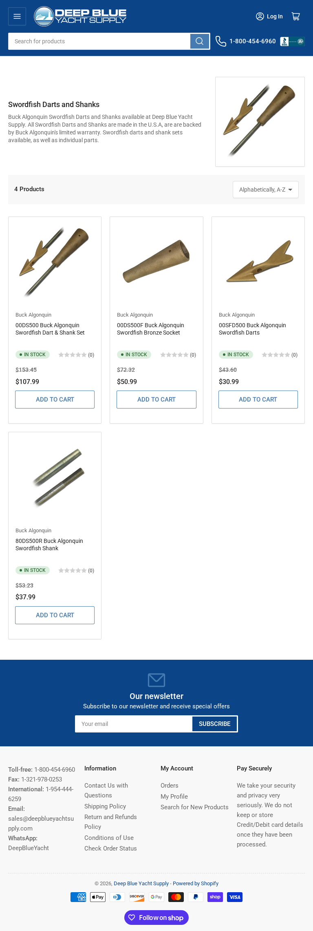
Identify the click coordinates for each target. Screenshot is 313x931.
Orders (170, 785)
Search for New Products (195, 807)
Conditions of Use (109, 838)
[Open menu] (17, 16)
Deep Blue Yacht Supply (141, 883)
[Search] (200, 41)
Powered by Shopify (195, 883)
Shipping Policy (105, 806)
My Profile (174, 796)
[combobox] (109, 41)
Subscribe (214, 724)
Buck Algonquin (33, 315)
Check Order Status (110, 848)
